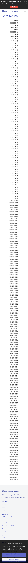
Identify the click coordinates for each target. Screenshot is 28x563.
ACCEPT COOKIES (14, 555)
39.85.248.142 (14, 276)
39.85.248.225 (14, 425)
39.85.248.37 (14, 87)
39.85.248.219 (14, 415)
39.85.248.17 (14, 51)
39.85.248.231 (14, 436)
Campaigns (4, 532)
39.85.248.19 (14, 54)
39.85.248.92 (14, 186)
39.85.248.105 (14, 209)
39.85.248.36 (14, 85)
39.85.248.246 (14, 463)
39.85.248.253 (14, 476)
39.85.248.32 (14, 78)
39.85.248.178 (14, 341)
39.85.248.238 (14, 449)
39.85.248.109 (14, 216)
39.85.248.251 (14, 472)
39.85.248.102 (14, 204)
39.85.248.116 (14, 229)
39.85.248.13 (14, 44)
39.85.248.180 (14, 344)
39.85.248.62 (14, 132)
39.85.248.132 (14, 258)
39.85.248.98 (14, 197)
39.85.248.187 (14, 357)
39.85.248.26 (14, 67)
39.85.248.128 (14, 251)
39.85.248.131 (14, 256)
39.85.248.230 (14, 434)
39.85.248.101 (14, 202)
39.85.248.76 (14, 157)
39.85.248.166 (14, 319)
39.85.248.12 (14, 42)
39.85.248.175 (14, 335)
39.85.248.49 (14, 108)
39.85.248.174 (14, 334)
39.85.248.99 (14, 198)
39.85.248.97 (14, 195)
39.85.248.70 (14, 146)
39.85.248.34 (14, 81)
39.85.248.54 (14, 117)
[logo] (14, 491)
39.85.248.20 (14, 56)
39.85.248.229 (14, 433)
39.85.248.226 (14, 427)
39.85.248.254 (14, 478)
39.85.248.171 (14, 328)
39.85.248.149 (14, 289)
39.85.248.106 (14, 211)
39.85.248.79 (14, 162)
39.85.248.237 (14, 447)
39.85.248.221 (14, 418)
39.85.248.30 (14, 74)
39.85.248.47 (14, 105)
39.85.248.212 (14, 402)
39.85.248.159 (14, 307)
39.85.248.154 (14, 298)
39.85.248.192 (14, 366)
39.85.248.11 (14, 40)
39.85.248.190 (14, 362)
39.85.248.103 (14, 206)
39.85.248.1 (14, 22)
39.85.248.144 (14, 280)
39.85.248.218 (14, 413)
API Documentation (7, 517)
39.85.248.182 (14, 348)
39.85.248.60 (14, 128)
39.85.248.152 (14, 294)
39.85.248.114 (14, 225)
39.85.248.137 (14, 267)
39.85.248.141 (14, 274)
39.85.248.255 (14, 479)
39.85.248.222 (14, 420)
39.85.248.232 (14, 438)
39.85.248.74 (14, 153)
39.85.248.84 (14, 171)
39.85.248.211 (14, 400)
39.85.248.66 (14, 139)
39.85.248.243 (14, 458)
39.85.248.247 (14, 465)
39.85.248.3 (14, 26)
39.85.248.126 (14, 247)
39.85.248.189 (14, 361)
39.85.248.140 (14, 272)
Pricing (3, 507)
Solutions (4, 504)
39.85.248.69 (14, 144)
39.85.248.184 (14, 352)
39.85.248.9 (14, 36)
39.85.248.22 (14, 60)
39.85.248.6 (14, 31)
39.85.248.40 (14, 92)
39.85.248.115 (14, 227)
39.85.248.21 (14, 58)
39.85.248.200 (14, 380)
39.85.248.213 (14, 404)
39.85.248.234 (14, 442)
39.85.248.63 (14, 134)
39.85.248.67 (14, 141)
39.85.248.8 (14, 35)
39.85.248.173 (14, 332)
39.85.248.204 (14, 388)
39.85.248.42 (14, 96)
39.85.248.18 (14, 53)
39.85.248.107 (14, 213)
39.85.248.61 (14, 130)
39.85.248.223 (14, 422)
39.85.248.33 (14, 80)
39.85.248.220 (14, 416)
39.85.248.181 (14, 346)
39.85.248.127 (14, 249)
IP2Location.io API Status (9, 526)
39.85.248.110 (14, 218)
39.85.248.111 (14, 220)
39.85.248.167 (14, 321)
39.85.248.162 (14, 312)
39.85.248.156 (14, 301)
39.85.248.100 (14, 200)
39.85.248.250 (14, 470)
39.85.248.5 (14, 29)
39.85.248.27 (14, 69)
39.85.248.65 (14, 137)
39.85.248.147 (14, 285)
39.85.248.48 (14, 107)
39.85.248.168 (14, 323)
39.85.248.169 (14, 325)
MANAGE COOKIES (14, 559)
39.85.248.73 (14, 152)
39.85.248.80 (14, 164)
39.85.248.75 (14, 155)
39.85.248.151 (14, 292)
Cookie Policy (20, 551)
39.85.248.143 (14, 278)
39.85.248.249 (14, 469)
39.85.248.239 (14, 451)
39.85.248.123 (14, 242)
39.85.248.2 (14, 24)
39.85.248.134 (14, 262)
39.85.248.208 (14, 395)
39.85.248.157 (14, 303)
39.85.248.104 (14, 207)
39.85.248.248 (14, 467)
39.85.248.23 (14, 62)
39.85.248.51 (14, 112)
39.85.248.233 (14, 440)
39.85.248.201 (14, 382)
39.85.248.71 (14, 148)
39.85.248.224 (14, 424)
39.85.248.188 (14, 359)
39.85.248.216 (14, 409)
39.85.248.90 (14, 182)
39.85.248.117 (14, 231)
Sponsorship (5, 535)
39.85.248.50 (14, 110)
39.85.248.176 (14, 337)
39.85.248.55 (14, 119)
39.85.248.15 (14, 47)
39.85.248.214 (14, 406)
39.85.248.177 (14, 339)
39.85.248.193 (14, 368)
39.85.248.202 (14, 384)
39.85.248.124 (14, 244)
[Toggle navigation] (25, 11)
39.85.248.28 (14, 71)
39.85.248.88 (14, 179)
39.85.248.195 (14, 371)
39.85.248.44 (14, 99)
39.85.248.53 (14, 116)
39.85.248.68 (14, 143)
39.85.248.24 (14, 63)
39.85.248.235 (14, 443)
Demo (3, 510)
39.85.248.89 (14, 180)
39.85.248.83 (14, 170)
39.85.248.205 (14, 389)
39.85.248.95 (14, 191)
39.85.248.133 (14, 260)
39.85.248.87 (14, 177)
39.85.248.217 (14, 411)
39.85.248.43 (14, 98)
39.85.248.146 (14, 283)
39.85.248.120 (14, 236)
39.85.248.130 (14, 254)
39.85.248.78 (14, 161)
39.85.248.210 (14, 398)
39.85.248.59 (14, 126)
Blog (2, 529)
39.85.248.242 (14, 456)
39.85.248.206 (14, 391)
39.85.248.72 (14, 150)
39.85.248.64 (14, 135)
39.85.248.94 (14, 189)
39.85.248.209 (14, 397)
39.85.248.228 (14, 431)
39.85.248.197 (14, 375)
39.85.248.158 (14, 305)
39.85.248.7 (14, 33)
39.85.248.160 (14, 308)
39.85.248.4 (14, 27)
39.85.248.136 (14, 265)
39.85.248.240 (14, 452)
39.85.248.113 (14, 224)
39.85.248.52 (14, 114)
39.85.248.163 (14, 314)
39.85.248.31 (14, 76)
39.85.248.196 (14, 373)
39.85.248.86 (14, 175)
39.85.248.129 (14, 253)
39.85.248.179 (14, 343)
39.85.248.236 (14, 445)
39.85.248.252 (14, 474)
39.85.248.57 (14, 123)
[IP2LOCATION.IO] (10, 11)
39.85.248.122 (14, 240)
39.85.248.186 (14, 355)
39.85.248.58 (14, 125)
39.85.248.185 (14, 353)
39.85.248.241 (14, 454)
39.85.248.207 (14, 393)
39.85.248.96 (14, 193)
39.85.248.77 (14, 159)
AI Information (5, 538)
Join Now (14, 7)
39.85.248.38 (14, 89)
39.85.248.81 (14, 166)
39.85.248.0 (14, 20)
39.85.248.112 (14, 222)
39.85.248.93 (14, 188)
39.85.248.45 (14, 101)
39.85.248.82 (14, 168)
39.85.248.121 (14, 238)
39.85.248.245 (14, 461)
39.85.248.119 (14, 234)
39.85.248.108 (14, 215)
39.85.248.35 (14, 83)
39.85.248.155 (14, 299)
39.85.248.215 (14, 407)
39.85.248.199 (14, 379)
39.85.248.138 (14, 269)
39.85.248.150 (14, 290)
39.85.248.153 (14, 296)
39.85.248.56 (14, 121)
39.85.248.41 (14, 94)
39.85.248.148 (14, 287)
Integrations (5, 523)
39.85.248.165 (14, 317)
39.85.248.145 (14, 281)
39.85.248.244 (14, 460)
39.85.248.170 (14, 326)
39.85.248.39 (14, 90)
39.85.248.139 (14, 271)
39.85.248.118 (14, 233)
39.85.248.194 (14, 370)
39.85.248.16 (14, 49)
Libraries (4, 520)
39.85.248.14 (14, 45)
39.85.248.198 (14, 377)
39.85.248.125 (14, 245)
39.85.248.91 (14, 184)
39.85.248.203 (14, 386)
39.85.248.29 (14, 72)
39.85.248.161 (14, 310)
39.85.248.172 (14, 330)
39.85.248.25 (14, 65)
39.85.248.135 (14, 263)
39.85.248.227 (14, 429)
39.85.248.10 (14, 38)
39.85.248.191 (14, 364)
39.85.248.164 (14, 316)
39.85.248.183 (14, 350)
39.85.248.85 (14, 173)
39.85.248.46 (14, 103)
